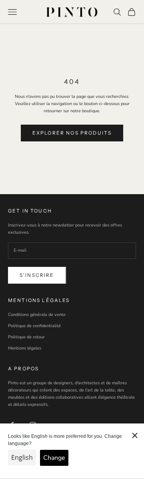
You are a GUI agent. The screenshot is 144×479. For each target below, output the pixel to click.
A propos (23, 369)
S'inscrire (37, 275)
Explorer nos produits (72, 133)
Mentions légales (24, 348)
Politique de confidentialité (34, 326)
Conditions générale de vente (37, 315)
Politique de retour (26, 337)
